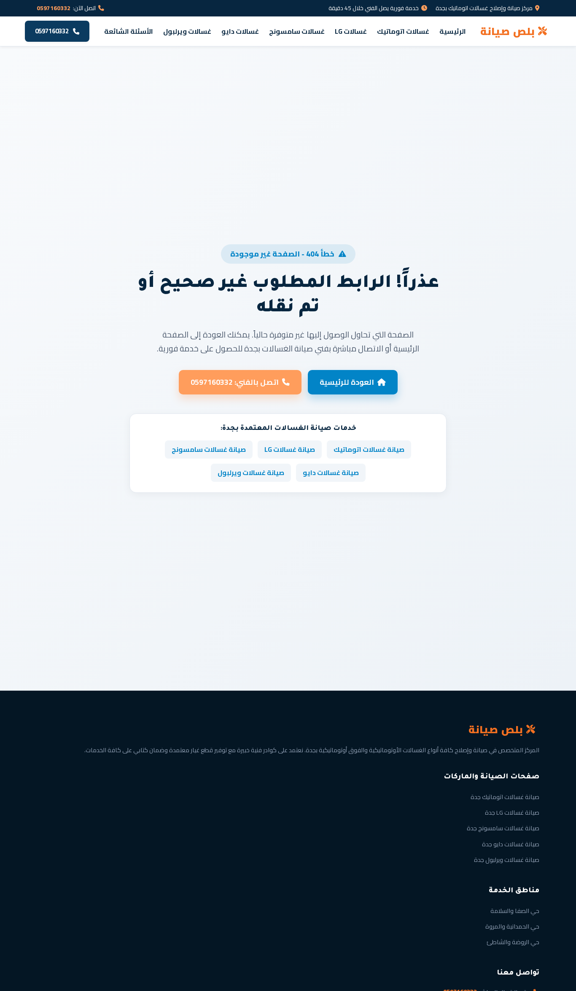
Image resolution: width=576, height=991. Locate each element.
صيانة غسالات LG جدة (512, 812)
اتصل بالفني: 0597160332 (235, 382)
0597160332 (53, 8)
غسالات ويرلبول (187, 31)
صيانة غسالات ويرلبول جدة (506, 859)
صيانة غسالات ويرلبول (251, 472)
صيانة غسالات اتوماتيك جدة (505, 796)
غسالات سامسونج (297, 31)
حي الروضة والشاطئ (513, 942)
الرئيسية (452, 31)
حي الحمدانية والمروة (512, 926)
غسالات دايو (240, 31)
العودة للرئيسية (347, 382)
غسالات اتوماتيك (403, 31)
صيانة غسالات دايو (331, 472)
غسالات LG (351, 31)
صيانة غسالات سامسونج (209, 449)
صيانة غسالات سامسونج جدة (503, 828)
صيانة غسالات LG (289, 449)
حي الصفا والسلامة (514, 910)
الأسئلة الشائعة (128, 31)
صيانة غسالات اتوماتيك (369, 449)
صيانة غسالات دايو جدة (510, 844)
